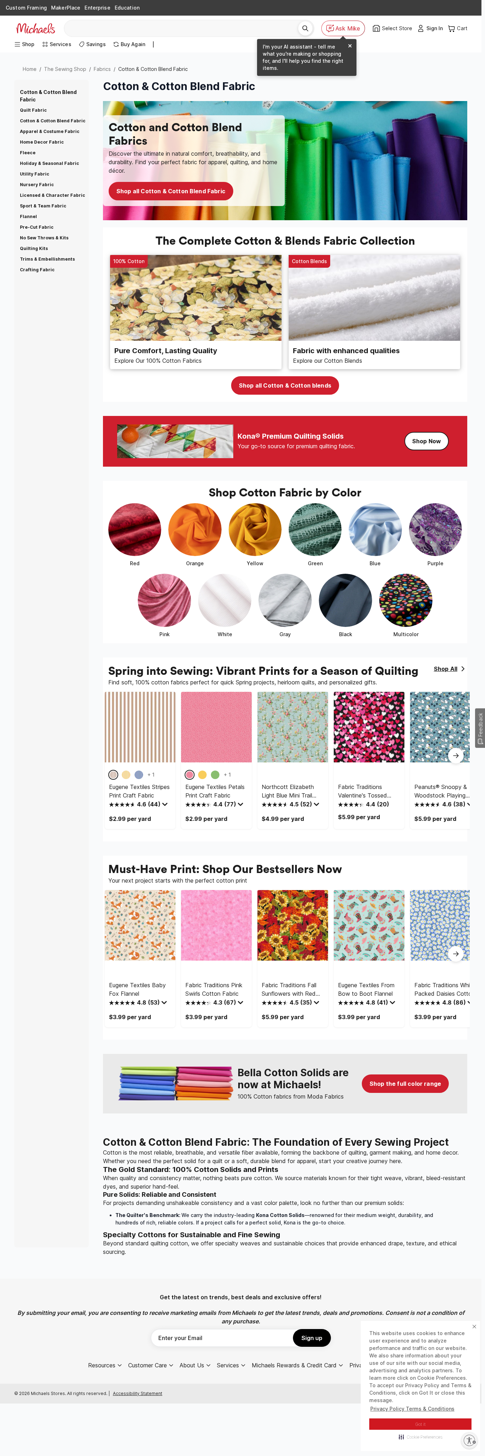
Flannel (28, 216)
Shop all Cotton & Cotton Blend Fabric (170, 191)
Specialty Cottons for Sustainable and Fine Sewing (191, 1234)
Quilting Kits (34, 248)
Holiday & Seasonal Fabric (49, 163)
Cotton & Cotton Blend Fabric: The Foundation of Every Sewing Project (276, 1142)
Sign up (311, 1337)
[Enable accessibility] (469, 1440)
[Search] (305, 28)
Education (127, 8)
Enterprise (97, 8)
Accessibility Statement (137, 1393)
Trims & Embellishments (47, 259)
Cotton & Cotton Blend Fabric (53, 120)
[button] (420, 1437)
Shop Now (426, 441)
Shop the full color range (405, 1083)
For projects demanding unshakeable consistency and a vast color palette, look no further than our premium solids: (253, 1202)
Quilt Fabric (33, 110)
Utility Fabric (34, 174)
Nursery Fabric (37, 184)
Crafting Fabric (37, 269)
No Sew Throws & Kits (44, 237)
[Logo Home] (35, 28)
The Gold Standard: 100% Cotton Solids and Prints (190, 1169)
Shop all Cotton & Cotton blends (285, 385)
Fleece (28, 152)
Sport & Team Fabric (43, 206)
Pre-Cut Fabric (37, 227)
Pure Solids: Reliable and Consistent (159, 1194)
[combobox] (184, 28)
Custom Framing (26, 8)
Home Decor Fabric (42, 142)
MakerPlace (65, 8)
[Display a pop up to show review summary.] (166, 806)
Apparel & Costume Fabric (50, 131)
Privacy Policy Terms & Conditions (412, 1409)
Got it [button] (420, 1424)
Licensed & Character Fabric (52, 195)
